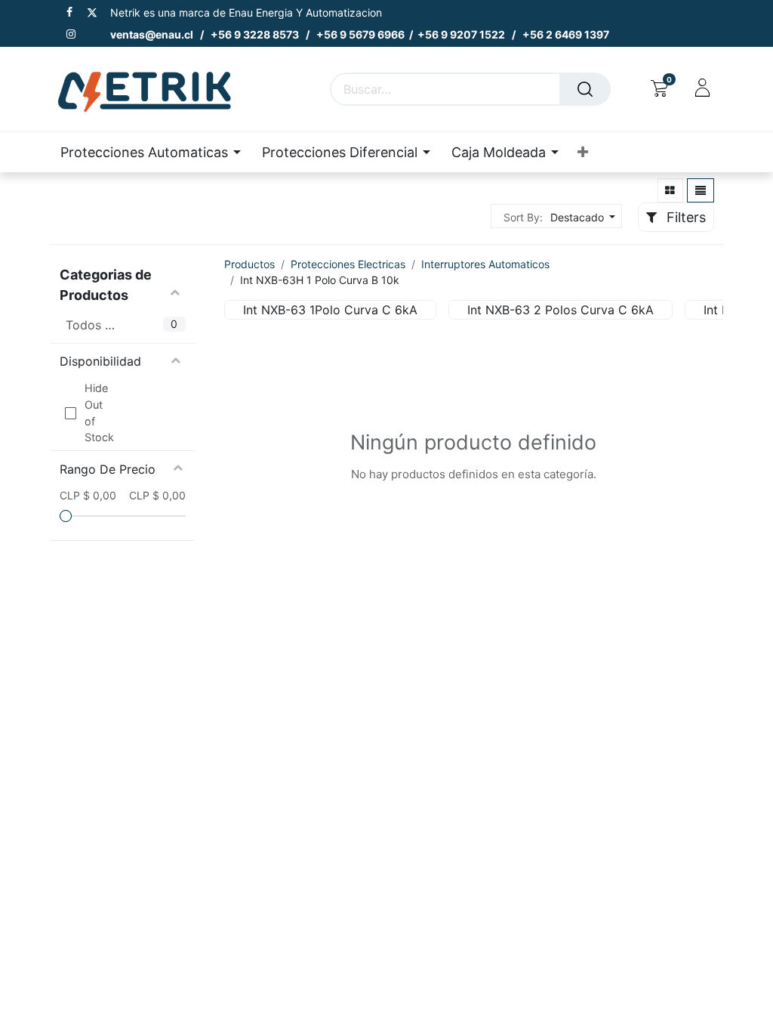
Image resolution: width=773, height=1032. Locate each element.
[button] (582, 152)
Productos (249, 264)
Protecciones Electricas (348, 264)
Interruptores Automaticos (485, 264)
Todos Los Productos (90, 324)
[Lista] (700, 190)
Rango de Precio (108, 469)
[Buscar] (585, 89)
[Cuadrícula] (671, 190)
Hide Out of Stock (97, 412)
